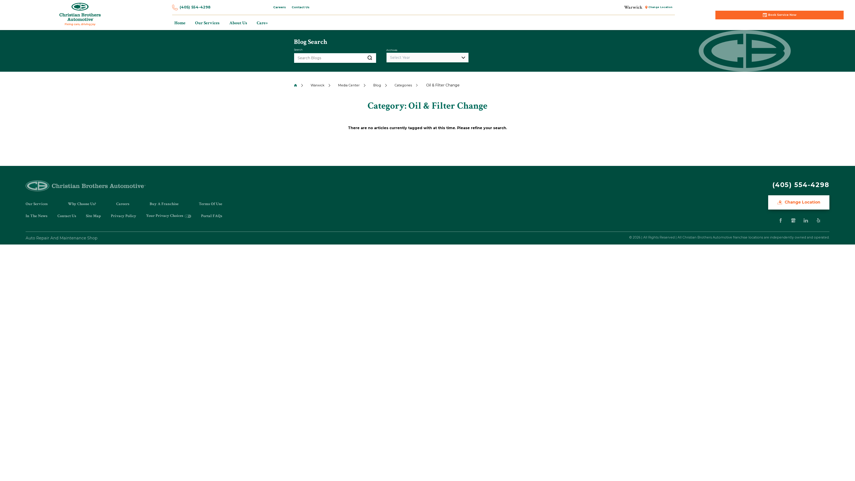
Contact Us (66, 215)
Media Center (349, 85)
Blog (377, 85)
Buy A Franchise (164, 203)
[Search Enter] (369, 58)
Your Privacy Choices (165, 215)
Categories (403, 85)
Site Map (93, 215)
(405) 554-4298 (195, 7)
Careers (122, 203)
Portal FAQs (211, 215)
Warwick (317, 85)
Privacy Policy (123, 215)
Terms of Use (210, 203)
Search (298, 49)
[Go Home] (295, 85)
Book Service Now (782, 14)
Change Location (802, 202)
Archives (391, 50)
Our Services (37, 203)
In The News (36, 215)
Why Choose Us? (82, 203)
